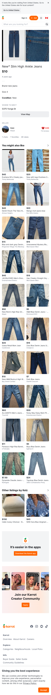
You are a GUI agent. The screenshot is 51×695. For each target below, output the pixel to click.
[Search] (47, 24)
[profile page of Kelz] (5, 129)
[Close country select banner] (48, 2)
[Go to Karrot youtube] (41, 626)
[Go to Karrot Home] (9, 626)
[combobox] (23, 24)
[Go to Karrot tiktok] (46, 626)
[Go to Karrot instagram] (36, 626)
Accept (43, 690)
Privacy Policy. (30, 683)
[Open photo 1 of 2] (13, 46)
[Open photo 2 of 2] (37, 46)
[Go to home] (3, 18)
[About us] (41, 18)
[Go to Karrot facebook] (31, 626)
